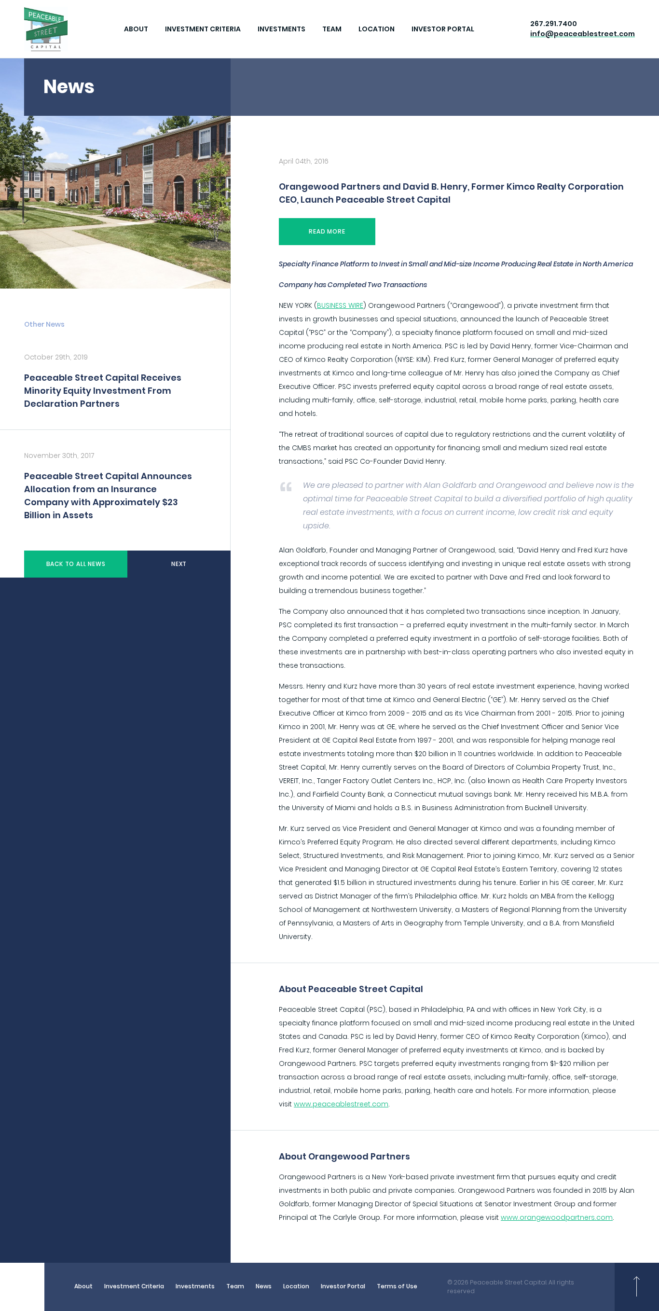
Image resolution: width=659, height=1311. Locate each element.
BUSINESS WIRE (340, 305)
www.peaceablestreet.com (341, 1104)
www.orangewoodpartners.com (557, 1217)
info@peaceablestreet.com (582, 34)
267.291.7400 (553, 23)
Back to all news (76, 564)
